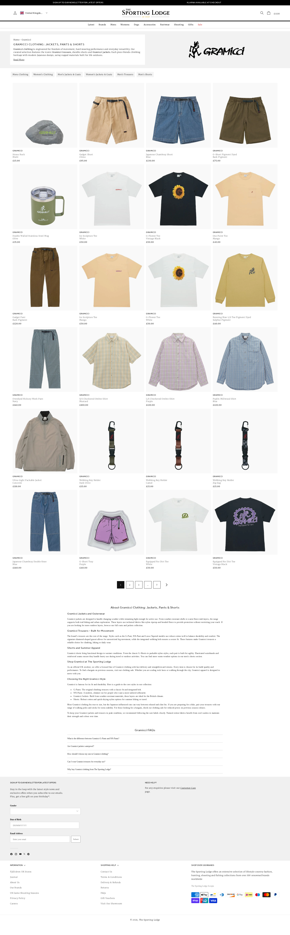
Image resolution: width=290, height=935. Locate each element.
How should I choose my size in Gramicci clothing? (87, 754)
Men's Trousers (125, 74)
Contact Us (106, 871)
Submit (76, 839)
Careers (14, 903)
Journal (14, 877)
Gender (13, 805)
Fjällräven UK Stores (21, 871)
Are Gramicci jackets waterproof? (80, 746)
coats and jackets (125, 625)
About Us (15, 882)
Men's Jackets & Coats (69, 74)
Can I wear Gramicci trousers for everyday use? (86, 761)
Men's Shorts (145, 74)
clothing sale (128, 670)
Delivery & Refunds (111, 882)
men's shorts (189, 656)
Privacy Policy (17, 898)
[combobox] (43, 811)
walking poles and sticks (86, 708)
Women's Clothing (43, 74)
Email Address (16, 833)
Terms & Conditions (111, 877)
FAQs (103, 893)
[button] (268, 13)
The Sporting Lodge (149, 920)
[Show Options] (77, 811)
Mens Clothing (20, 74)
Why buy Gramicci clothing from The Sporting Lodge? (89, 769)
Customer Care (188, 788)
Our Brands (16, 887)
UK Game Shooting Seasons (24, 893)
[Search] (262, 13)
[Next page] (166, 584)
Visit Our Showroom (111, 903)
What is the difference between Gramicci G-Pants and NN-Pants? (93, 738)
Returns (105, 887)
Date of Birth (15, 819)
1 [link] (120, 585)
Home (16, 39)
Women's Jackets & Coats (99, 74)
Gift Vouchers (108, 898)
